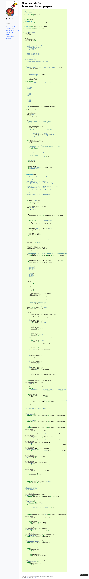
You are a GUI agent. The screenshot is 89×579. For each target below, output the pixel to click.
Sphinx (27, 577)
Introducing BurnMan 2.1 (10, 26)
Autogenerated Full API (10, 36)
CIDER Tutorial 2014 (10, 32)
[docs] (64, 173)
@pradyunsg (32, 577)
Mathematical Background (11, 28)
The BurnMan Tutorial (10, 30)
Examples (8, 34)
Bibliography (8, 38)
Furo (36, 577)
